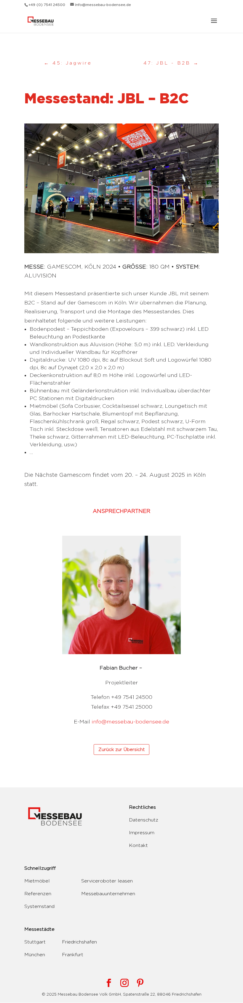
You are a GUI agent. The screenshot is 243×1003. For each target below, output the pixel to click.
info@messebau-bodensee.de (130, 721)
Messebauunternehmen (108, 893)
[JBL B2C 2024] (121, 253)
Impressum (141, 832)
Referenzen (37, 893)
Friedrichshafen (79, 941)
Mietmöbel (37, 880)
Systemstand (39, 906)
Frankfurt (72, 954)
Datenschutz (143, 819)
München (34, 954)
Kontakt (138, 845)
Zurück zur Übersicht (121, 749)
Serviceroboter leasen (107, 880)
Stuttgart (35, 941)
